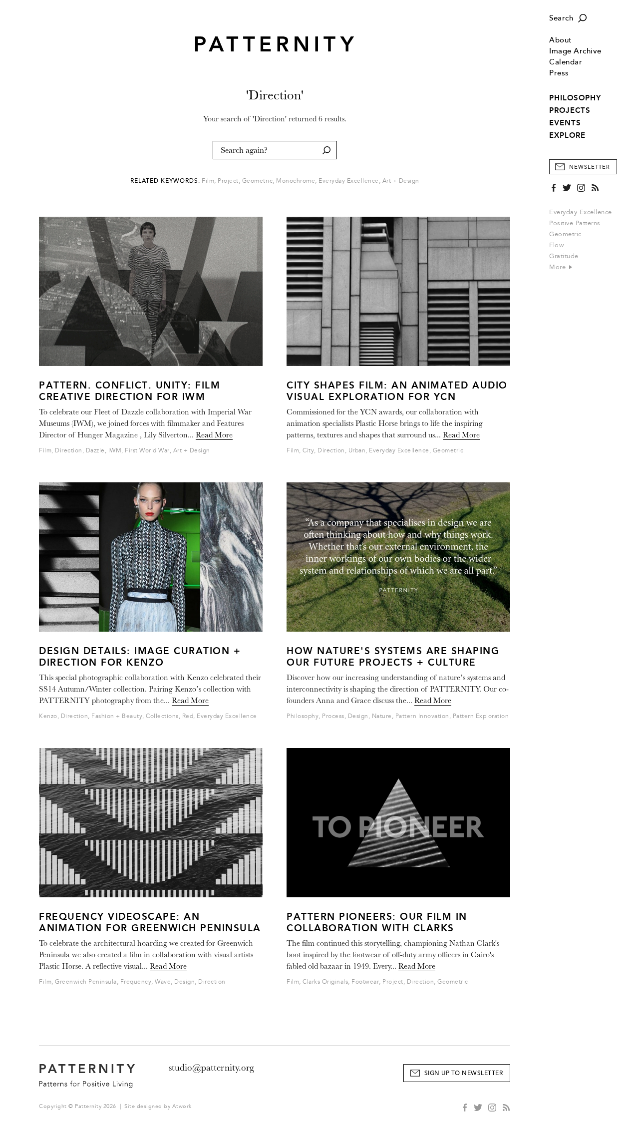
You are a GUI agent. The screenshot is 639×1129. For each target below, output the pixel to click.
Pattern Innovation (422, 716)
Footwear (365, 982)
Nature (382, 716)
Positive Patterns (575, 223)
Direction (68, 450)
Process (333, 716)
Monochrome (295, 181)
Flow (556, 245)
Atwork (182, 1106)
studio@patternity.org (211, 1067)
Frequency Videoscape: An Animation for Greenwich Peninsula (150, 922)
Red (188, 716)
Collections (162, 716)
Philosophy (303, 716)
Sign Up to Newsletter (463, 1073)
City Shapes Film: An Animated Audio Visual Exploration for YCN (397, 390)
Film (208, 181)
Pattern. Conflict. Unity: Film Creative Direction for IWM (129, 390)
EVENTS (565, 122)
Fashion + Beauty (116, 716)
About (560, 40)
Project (228, 181)
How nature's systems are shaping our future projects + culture (393, 656)
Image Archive (575, 51)
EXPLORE (567, 135)
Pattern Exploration (481, 716)
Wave (163, 982)
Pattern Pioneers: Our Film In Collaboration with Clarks (377, 922)
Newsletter (589, 167)
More (558, 267)
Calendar (565, 62)
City (308, 450)
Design (184, 982)
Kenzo (48, 716)
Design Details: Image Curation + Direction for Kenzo (140, 656)
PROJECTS (570, 110)
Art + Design (400, 181)
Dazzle (95, 450)
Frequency (136, 982)
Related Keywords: (165, 181)
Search (561, 18)
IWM (115, 450)
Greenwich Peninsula (86, 982)
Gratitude (564, 256)
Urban (357, 450)
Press (559, 73)
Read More (214, 434)
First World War (147, 450)
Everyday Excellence (580, 212)
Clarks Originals (325, 982)
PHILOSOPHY (575, 97)
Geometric (565, 234)
